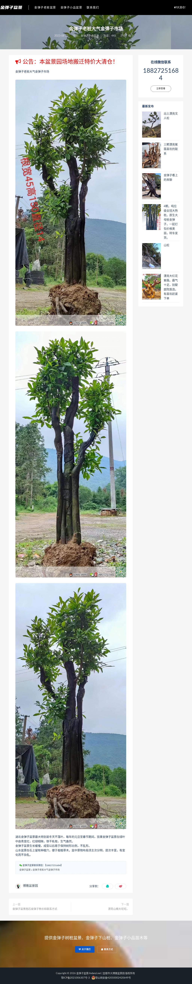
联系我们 (93, 7)
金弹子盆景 (25, 870)
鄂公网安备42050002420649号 (113, 978)
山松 (166, 245)
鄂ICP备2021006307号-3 (75, 978)
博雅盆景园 (30, 885)
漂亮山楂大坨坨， (118, 909)
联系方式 (108, 949)
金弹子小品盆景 (71, 7)
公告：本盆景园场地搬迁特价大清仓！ (69, 62)
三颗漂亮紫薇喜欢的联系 (171, 149)
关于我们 (86, 949)
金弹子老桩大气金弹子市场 (46, 870)
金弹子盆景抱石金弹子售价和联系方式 (35, 909)
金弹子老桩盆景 (45, 7)
